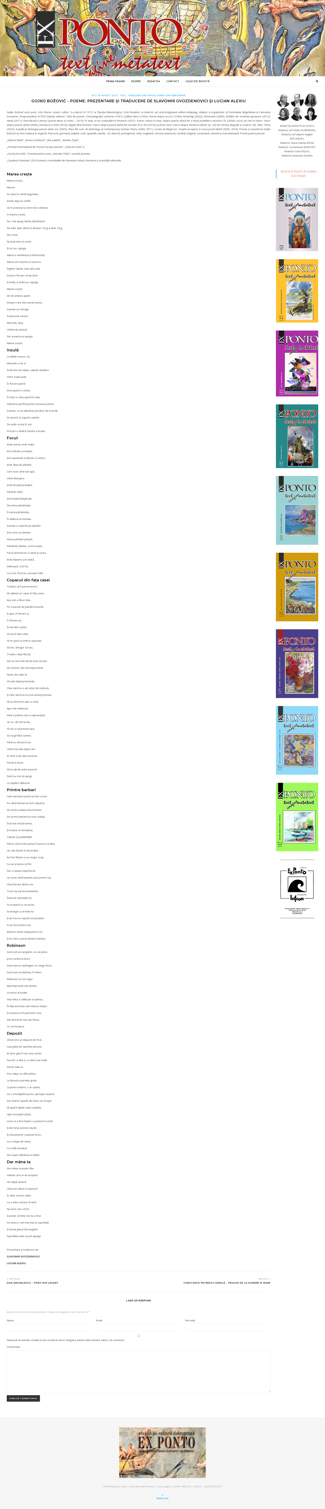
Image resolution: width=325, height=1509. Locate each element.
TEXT (123, 95)
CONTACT (172, 81)
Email (99, 1320)
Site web (190, 1320)
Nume (10, 1320)
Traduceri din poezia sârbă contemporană (157, 95)
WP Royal (149, 1486)
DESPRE (136, 81)
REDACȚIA (153, 81)
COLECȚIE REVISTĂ (198, 81)
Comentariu (13, 1346)
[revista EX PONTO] (162, 1452)
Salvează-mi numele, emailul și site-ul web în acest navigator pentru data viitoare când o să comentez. (66, 1340)
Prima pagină (115, 81)
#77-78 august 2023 (105, 95)
